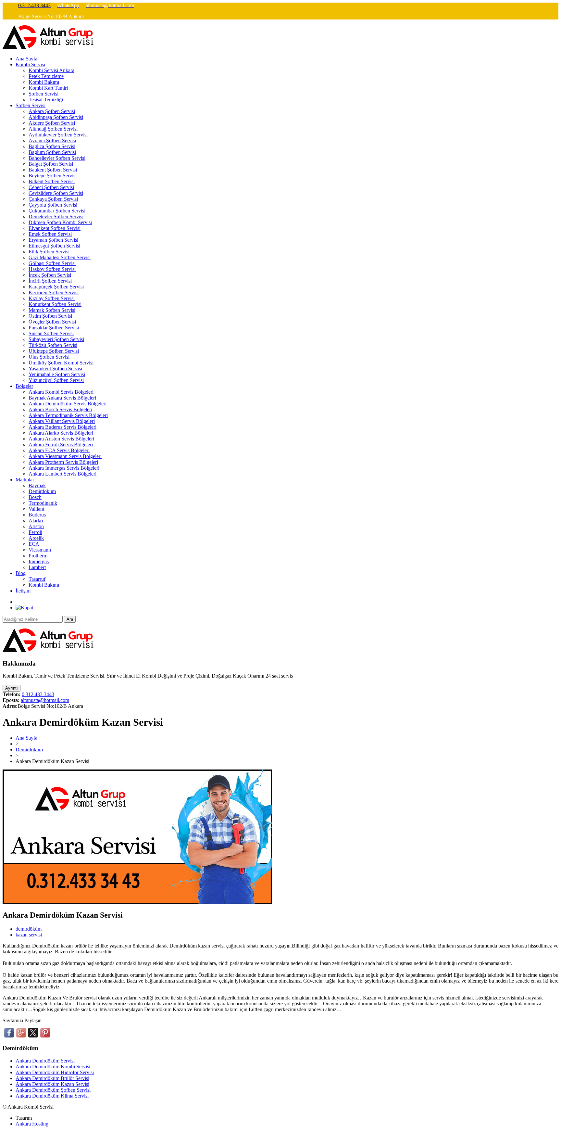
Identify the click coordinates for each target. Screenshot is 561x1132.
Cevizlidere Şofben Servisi (56, 193)
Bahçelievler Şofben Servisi (57, 158)
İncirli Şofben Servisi (50, 281)
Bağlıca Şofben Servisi (52, 146)
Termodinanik (43, 503)
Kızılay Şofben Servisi (52, 298)
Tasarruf (37, 579)
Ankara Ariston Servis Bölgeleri (61, 438)
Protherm (38, 555)
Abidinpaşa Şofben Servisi (56, 117)
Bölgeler (24, 386)
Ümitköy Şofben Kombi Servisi (61, 362)
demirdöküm (29, 929)
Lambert (37, 567)
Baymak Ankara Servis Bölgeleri (62, 398)
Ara (70, 619)
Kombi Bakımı (44, 82)
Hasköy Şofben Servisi (52, 269)
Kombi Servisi (30, 64)
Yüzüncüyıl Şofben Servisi (56, 380)
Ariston (36, 526)
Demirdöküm (42, 491)
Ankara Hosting (32, 1123)
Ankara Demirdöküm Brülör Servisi (52, 1078)
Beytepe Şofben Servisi (53, 175)
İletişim (23, 590)
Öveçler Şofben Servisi (52, 321)
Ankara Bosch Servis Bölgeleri (60, 409)
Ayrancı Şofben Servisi (52, 140)
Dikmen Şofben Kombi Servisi (60, 222)
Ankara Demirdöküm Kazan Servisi (52, 1084)
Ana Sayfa (26, 58)
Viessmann (40, 550)
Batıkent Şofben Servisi (53, 169)
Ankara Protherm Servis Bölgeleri (63, 462)
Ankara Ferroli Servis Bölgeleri (61, 444)
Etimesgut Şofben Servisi (54, 245)
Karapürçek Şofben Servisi (56, 286)
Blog (21, 573)
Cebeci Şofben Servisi (51, 187)
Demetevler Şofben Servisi (56, 216)
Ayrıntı (11, 688)
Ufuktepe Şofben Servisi (54, 351)
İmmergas (39, 561)
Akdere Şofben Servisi (52, 123)
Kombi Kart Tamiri (48, 88)
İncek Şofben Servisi (50, 275)
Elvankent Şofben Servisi (55, 228)
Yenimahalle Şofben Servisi (57, 374)
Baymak (37, 485)
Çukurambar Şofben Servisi (57, 210)
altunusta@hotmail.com (45, 700)
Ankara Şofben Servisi (52, 111)
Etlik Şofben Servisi (49, 251)
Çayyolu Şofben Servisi (53, 205)
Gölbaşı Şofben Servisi (52, 263)
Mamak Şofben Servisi (52, 310)
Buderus (37, 514)
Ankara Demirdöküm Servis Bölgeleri (67, 403)
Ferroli (35, 532)
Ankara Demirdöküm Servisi (45, 1060)
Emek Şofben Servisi (50, 234)
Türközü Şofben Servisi (53, 345)
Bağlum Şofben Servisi (52, 152)
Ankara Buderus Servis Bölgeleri (62, 427)
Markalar (25, 479)
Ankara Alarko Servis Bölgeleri (61, 433)
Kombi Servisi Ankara (51, 70)
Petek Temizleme (46, 76)
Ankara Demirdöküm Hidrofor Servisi (55, 1072)
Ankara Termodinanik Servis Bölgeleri (68, 415)
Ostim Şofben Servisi (50, 316)
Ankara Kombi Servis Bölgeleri (61, 392)
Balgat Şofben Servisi (51, 164)
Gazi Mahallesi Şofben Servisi (60, 257)
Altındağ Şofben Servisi (53, 129)
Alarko (36, 520)
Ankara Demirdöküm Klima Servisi (52, 1096)
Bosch (35, 497)
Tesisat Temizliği (46, 99)
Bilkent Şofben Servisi (52, 181)
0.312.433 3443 (38, 694)
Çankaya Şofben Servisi (53, 199)
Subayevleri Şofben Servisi (56, 339)
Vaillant (36, 509)
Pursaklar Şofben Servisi (54, 327)
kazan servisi (29, 934)
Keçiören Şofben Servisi (54, 292)
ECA (34, 544)
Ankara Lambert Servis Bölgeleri (62, 474)
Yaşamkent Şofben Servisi (55, 368)
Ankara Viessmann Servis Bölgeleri (65, 456)
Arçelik (36, 538)
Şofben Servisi (43, 93)
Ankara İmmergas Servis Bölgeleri (64, 468)
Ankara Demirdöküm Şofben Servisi (53, 1090)
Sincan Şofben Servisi (51, 333)
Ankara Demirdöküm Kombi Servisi (53, 1066)
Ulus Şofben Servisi (49, 357)
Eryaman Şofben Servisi (53, 240)
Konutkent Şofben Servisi (55, 304)
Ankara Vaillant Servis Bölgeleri (62, 421)
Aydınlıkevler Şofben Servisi (58, 134)
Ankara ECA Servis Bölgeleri (59, 450)
